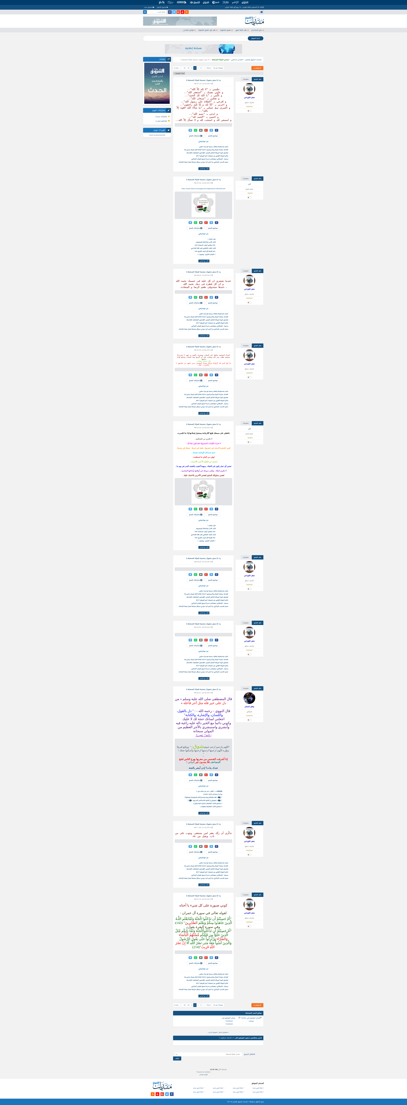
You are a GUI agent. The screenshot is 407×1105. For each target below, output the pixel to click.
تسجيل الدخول (162, 7)
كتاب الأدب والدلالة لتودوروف (206, 242)
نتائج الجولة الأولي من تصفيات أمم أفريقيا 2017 (212, 156)
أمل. (249, 184)
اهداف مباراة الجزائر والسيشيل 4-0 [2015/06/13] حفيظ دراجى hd (206, 149)
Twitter (251, 1021)
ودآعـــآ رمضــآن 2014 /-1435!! (212, 794)
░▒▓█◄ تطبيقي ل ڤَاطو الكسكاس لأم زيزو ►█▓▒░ (204, 800)
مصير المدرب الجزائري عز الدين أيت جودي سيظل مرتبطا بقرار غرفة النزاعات (203, 162)
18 (184, 68)
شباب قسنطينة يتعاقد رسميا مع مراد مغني (213, 146)
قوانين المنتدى (188, 30)
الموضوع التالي (213, 1032)
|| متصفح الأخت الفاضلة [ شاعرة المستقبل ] (207, 803)
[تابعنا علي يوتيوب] (182, 12)
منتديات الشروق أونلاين (253, 59)
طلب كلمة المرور (241, 30)
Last (176, 68)
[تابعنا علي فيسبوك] (170, 12)
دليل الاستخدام (256, 30)
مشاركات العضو (194, 136)
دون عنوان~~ (211, 239)
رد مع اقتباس (203, 168)
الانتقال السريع (249, 1054)
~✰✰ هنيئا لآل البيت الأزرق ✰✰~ (205, 251)
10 (188, 68)
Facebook (229, 1023)
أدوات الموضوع (180, 73)
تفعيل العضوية (225, 30)
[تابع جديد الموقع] (187, 12)
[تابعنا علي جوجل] (178, 12)
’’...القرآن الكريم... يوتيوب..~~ (206, 254)
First (209, 68)
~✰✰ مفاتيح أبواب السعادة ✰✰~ (205, 245)
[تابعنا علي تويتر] (174, 12)
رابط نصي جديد (258, 1088)
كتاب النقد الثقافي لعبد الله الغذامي (203, 248)
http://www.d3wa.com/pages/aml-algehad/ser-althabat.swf (203, 188)
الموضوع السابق (223, 1032)
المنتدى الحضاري (237, 59)
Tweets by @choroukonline (157, 135)
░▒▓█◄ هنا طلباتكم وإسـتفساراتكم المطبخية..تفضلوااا (203, 797)
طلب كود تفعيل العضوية (207, 30)
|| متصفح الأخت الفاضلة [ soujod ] (211, 806)
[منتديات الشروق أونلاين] (261, 12)
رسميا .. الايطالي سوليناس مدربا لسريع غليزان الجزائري (209, 159)
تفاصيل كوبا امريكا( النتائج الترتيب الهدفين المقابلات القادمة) (207, 152)
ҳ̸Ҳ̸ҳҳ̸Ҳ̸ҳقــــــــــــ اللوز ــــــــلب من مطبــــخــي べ (209, 791)
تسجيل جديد (148, 7)
